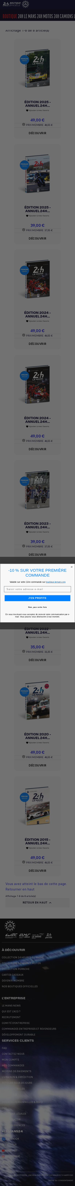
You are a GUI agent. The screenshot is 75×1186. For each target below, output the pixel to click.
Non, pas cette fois (37, 607)
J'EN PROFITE (37, 598)
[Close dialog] (72, 567)
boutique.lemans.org (55, 582)
